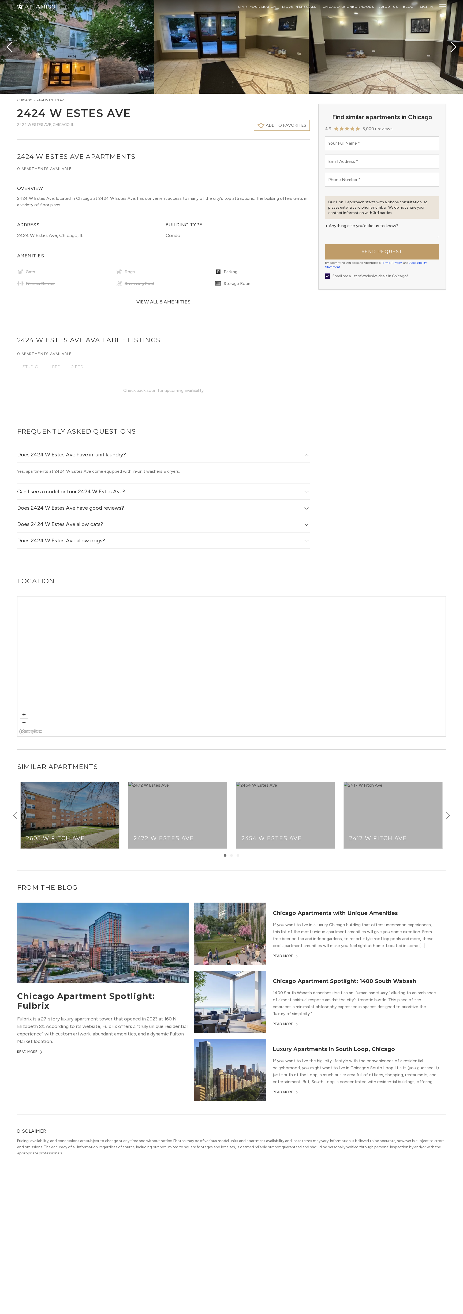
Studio (30, 366)
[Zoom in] (24, 714)
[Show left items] (15, 815)
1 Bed (55, 366)
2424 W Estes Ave (51, 100)
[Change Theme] (20, 6)
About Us (388, 7)
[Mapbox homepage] (30, 731)
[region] (231, 666)
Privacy (396, 263)
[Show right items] (448, 815)
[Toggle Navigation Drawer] (442, 6)
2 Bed (77, 366)
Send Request (382, 251)
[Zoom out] (24, 722)
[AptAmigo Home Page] (39, 6)
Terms (385, 263)
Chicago (24, 100)
